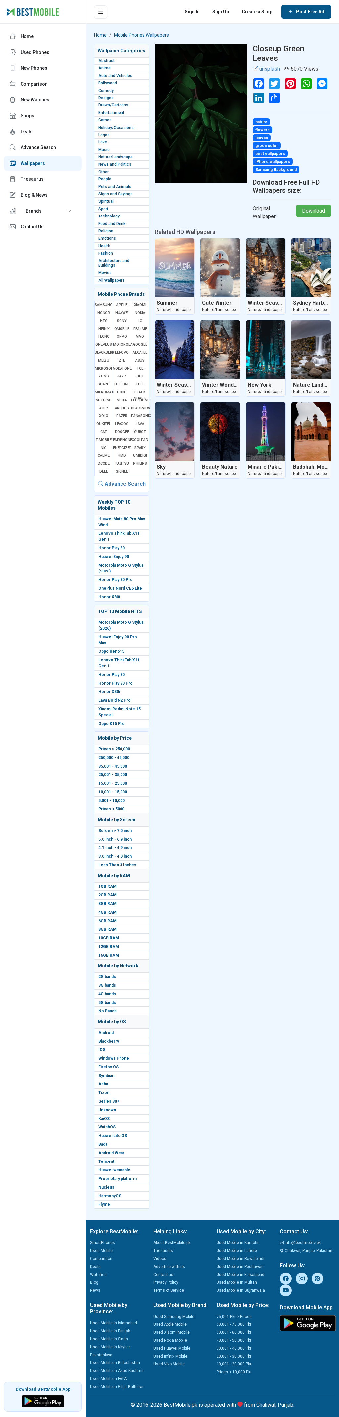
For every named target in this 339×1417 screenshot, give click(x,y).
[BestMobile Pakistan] (33, 12)
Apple (121, 305)
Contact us (163, 1274)
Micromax (104, 392)
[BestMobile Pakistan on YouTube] (286, 1290)
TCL (140, 368)
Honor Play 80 (111, 548)
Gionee (122, 471)
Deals (95, 1266)
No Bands (107, 1011)
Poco (122, 392)
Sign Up (220, 11)
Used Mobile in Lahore (237, 1250)
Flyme (104, 1204)
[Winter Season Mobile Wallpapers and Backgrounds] (265, 267)
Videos (159, 1258)
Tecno (103, 337)
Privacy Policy (165, 1282)
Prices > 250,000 (114, 749)
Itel (139, 384)
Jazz (121, 376)
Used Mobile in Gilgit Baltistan (117, 1386)
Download (313, 211)
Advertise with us (169, 1266)
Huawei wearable (114, 1170)
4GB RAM (107, 912)
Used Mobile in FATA (108, 1378)
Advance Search (124, 484)
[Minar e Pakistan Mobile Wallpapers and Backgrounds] (265, 431)
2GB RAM (107, 895)
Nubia (122, 400)
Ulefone (122, 384)
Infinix (104, 329)
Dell (103, 471)
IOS (101, 1049)
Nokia (140, 313)
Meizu (103, 360)
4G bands (107, 994)
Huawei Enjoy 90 (113, 556)
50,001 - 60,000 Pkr (234, 1332)
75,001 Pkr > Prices (234, 1316)
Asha (103, 1084)
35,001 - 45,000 (112, 766)
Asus (140, 360)
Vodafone (122, 368)
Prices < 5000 (111, 809)
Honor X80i (109, 597)
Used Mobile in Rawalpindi (240, 1258)
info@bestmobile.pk (302, 1242)
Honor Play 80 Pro (115, 579)
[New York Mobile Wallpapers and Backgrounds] (265, 349)
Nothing (104, 400)
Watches (98, 1274)
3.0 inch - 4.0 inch (115, 856)
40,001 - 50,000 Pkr (234, 1340)
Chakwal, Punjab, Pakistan (308, 1250)
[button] (43, 211)
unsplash (269, 69)
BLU (140, 376)
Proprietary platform (117, 1178)
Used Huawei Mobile (171, 1348)
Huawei (122, 313)
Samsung (104, 305)
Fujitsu (122, 463)
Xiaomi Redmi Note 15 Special (119, 712)
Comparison (101, 1258)
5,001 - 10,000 (111, 800)
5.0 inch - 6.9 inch (115, 839)
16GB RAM (108, 955)
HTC (103, 321)
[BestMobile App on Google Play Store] (43, 1400)
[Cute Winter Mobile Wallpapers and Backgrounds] (220, 267)
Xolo (103, 416)
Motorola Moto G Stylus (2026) (121, 568)
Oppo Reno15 (111, 651)
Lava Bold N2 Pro (114, 700)
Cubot (140, 432)
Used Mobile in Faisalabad (240, 1274)
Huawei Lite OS (112, 1135)
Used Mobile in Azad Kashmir (117, 1370)
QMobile (122, 329)
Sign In (192, 11)
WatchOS (107, 1127)
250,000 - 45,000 (113, 757)
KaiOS (104, 1118)
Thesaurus (163, 1250)
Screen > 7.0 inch (115, 830)
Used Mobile (101, 1250)
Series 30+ (108, 1101)
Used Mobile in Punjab (110, 1331)
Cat (103, 432)
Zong (103, 376)
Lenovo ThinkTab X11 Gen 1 (119, 536)
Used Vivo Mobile (169, 1364)
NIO (104, 448)
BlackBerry (104, 352)
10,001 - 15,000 (112, 792)
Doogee (122, 432)
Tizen (103, 1092)
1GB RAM (107, 886)
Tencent (106, 1161)
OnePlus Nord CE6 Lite (120, 588)
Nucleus (106, 1187)
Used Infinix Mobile (170, 1356)
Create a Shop (257, 11)
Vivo (140, 337)
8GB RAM (107, 929)
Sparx (140, 448)
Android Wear (111, 1153)
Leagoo (122, 424)
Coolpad (140, 440)
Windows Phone (113, 1058)
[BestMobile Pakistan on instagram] (302, 1278)
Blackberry (108, 1041)
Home (100, 35)
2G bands (107, 976)
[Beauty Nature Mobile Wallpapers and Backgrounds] (220, 431)
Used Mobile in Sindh (109, 1339)
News (95, 1290)
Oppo (122, 337)
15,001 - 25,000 (112, 783)
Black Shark (140, 395)
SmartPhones (102, 1242)
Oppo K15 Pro (111, 723)
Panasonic (140, 416)
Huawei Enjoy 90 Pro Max (117, 640)
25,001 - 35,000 (112, 774)
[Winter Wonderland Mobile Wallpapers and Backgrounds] (220, 349)
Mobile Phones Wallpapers (141, 35)
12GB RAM (108, 946)
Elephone (140, 400)
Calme (103, 455)
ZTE (122, 360)
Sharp (104, 384)
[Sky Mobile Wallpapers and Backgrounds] (174, 431)
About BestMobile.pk (171, 1242)
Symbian (106, 1075)
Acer (103, 408)
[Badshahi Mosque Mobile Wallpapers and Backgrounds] (311, 431)
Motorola (122, 344)
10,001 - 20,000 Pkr (234, 1364)
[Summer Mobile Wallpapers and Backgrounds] (174, 267)
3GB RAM (107, 903)
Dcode (104, 463)
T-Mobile (104, 440)
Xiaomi (140, 305)
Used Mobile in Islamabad (113, 1323)
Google (140, 344)
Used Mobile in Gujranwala (241, 1290)
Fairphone (122, 440)
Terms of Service (168, 1290)
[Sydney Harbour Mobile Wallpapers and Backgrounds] (311, 267)
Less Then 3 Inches (117, 865)
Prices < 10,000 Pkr (234, 1372)
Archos (122, 408)
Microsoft (104, 368)
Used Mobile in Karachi (237, 1242)
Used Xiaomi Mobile (171, 1332)
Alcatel (140, 352)
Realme (140, 329)
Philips (140, 463)
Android (106, 1032)
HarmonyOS (109, 1196)
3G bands (107, 985)
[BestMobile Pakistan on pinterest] (317, 1278)
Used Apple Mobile (170, 1324)
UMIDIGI (140, 455)
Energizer (122, 448)
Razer (121, 416)
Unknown (107, 1110)
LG (140, 321)
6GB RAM (107, 921)
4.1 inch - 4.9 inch (115, 848)
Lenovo (122, 352)
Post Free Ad (310, 11)
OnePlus (103, 344)
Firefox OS (108, 1067)
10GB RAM (108, 938)
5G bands (107, 1002)
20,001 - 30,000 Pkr (234, 1356)
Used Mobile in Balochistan (115, 1362)
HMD (122, 455)
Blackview (140, 408)
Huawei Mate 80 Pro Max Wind (121, 522)
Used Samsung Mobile (173, 1316)
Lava (140, 424)
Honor (103, 313)
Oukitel (103, 424)
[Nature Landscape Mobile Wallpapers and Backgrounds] (311, 349)
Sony (121, 321)
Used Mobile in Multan (237, 1282)
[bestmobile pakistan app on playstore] (307, 1323)
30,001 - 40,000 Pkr (234, 1348)
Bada (102, 1144)
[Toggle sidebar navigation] (100, 12)
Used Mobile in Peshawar (240, 1266)
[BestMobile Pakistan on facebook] (286, 1278)
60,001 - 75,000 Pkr (234, 1324)
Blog (94, 1282)
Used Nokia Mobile (170, 1340)
